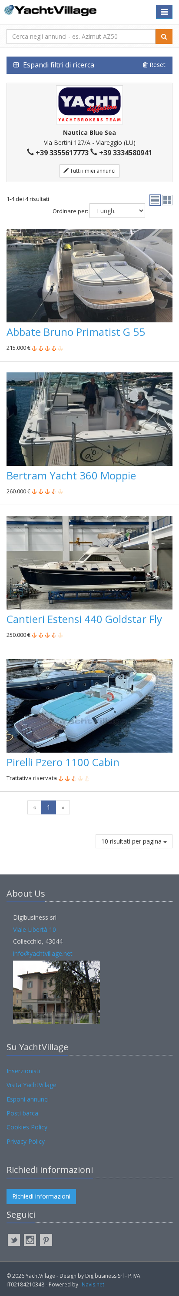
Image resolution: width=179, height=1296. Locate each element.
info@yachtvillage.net (43, 953)
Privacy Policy (26, 1141)
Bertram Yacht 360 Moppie (71, 475)
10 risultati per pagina (132, 841)
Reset (157, 64)
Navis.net (93, 1284)
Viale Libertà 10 (34, 929)
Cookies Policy (27, 1127)
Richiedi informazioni (41, 1196)
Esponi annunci (28, 1099)
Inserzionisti (23, 1071)
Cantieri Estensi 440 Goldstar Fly (84, 619)
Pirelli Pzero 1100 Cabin (63, 762)
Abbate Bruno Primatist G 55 (76, 332)
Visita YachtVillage (31, 1085)
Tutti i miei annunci (92, 170)
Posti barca (22, 1113)
